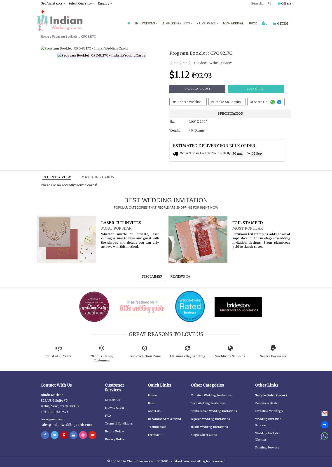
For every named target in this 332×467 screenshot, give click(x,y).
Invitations (145, 23)
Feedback (154, 434)
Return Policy (114, 431)
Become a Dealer (267, 403)
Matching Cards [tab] (97, 177)
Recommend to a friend (164, 419)
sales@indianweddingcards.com (66, 425)
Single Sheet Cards (204, 434)
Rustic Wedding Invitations (209, 427)
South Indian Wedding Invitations (214, 411)
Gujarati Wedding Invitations (210, 419)
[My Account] (264, 24)
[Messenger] (280, 102)
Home (152, 395)
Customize (206, 23)
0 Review (200, 63)
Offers (286, 3)
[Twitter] (54, 435)
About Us (154, 411)
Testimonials (157, 427)
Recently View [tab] (56, 177)
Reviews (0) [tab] (180, 276)
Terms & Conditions (119, 423)
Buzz (253, 23)
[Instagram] (83, 435)
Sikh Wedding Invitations (208, 403)
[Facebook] (45, 435)
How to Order (114, 407)
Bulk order (256, 88)
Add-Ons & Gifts (176, 23)
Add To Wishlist (189, 102)
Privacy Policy (115, 439)
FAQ (108, 415)
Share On (261, 102)
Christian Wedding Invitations (211, 395)
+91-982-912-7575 (54, 412)
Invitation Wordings (269, 411)
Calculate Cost (197, 88)
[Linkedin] (73, 435)
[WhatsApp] (273, 102)
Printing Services (267, 447)
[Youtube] (92, 435)
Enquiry (104, 3)
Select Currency (80, 3)
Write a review (220, 63)
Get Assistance (52, 3)
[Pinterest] (64, 435)
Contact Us (112, 399)
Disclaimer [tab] (152, 276)
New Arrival (233, 23)
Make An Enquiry (228, 102)
